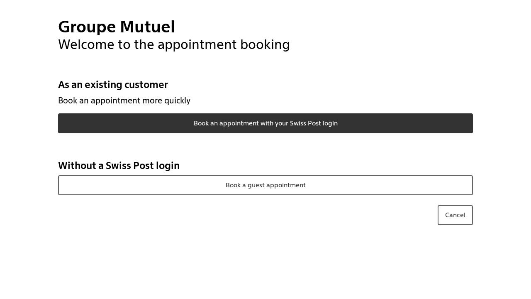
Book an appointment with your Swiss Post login (266, 123)
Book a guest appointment (266, 185)
